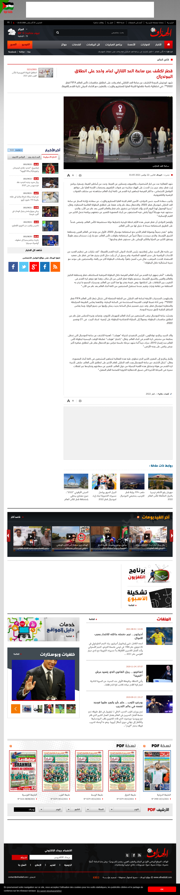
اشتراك (24, 857)
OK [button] (161, 889)
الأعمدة (131, 44)
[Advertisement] (90, 10)
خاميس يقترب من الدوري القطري (25, 225)
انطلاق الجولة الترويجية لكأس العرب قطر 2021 (24, 74)
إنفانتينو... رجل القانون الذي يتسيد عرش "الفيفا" (119, 674)
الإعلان (38, 865)
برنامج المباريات (113, 44)
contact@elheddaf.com (18, 877)
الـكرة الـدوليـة (49, 157)
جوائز (64, 44)
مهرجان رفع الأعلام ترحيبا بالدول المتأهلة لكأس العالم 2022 (160, 495)
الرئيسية (170, 22)
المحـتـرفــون (34, 157)
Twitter (22, 52)
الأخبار (158, 44)
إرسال (31, 809)
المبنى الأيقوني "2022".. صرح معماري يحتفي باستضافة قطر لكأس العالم (76, 495)
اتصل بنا (110, 22)
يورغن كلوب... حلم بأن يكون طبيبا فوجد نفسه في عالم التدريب (118, 704)
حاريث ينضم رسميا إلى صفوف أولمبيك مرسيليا (27, 241)
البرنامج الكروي (18, 157)
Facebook (12, 52)
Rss (28, 52)
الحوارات (145, 44)
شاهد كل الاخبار (33, 250)
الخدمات (76, 44)
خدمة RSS (120, 22)
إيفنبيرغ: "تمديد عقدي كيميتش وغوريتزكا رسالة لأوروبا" (26, 169)
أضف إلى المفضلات (135, 22)
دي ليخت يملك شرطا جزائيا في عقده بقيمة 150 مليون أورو (24, 198)
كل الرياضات (93, 44)
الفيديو (26, 44)
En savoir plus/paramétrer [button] (49, 891)
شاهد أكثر (15, 517)
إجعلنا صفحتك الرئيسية (154, 22)
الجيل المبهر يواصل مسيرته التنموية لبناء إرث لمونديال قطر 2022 (104, 495)
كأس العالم (159, 51)
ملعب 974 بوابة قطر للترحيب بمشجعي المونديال (132, 494)
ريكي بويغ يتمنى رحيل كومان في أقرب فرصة (25, 212)
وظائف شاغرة (99, 22)
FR (8, 22)
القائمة (131, 605)
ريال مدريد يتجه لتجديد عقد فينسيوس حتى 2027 (28, 183)
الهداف (158, 175)
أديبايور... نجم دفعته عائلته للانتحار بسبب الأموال (118, 636)
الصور (13, 44)
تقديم (53, 865)
